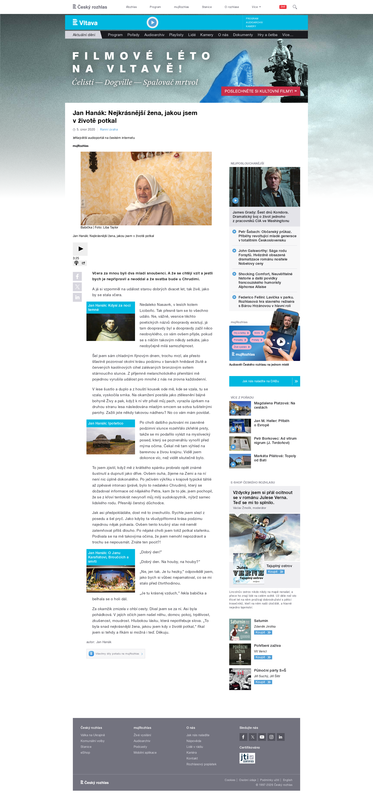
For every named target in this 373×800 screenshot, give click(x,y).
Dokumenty (243, 35)
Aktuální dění (84, 35)
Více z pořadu (242, 397)
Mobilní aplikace (145, 752)
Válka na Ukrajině (93, 735)
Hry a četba (268, 35)
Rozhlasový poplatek (201, 764)
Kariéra (191, 752)
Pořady (133, 35)
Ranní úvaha (109, 129)
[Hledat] (295, 7)
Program (155, 7)
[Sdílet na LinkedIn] (77, 297)
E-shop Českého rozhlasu (253, 482)
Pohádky (238, 340)
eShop (85, 752)
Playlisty (176, 35)
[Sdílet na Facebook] (77, 276)
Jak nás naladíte (198, 735)
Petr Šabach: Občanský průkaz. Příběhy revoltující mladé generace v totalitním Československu (268, 236)
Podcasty (140, 747)
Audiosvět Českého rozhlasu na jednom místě (259, 364)
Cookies (230, 780)
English (287, 780)
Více (287, 35)
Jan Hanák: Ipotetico (106, 423)
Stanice (207, 7)
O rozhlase (232, 7)
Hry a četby (240, 333)
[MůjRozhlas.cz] (80, 146)
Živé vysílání (240, 347)
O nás (223, 35)
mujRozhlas (181, 7)
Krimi (257, 333)
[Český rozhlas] (90, 7)
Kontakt (192, 758)
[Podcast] (76, 263)
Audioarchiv (254, 22)
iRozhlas (131, 7)
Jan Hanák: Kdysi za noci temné (109, 307)
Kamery (251, 26)
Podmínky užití (269, 780)
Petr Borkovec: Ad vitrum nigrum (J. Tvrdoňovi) (275, 440)
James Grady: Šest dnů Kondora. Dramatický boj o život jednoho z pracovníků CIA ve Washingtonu (261, 216)
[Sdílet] (83, 263)
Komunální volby (93, 741)
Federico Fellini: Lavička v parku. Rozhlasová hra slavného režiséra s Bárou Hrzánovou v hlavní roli (267, 301)
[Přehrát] (80, 249)
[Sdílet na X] (77, 286)
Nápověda (193, 741)
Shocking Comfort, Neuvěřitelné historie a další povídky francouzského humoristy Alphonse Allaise (266, 280)
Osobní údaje (247, 780)
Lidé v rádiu (194, 747)
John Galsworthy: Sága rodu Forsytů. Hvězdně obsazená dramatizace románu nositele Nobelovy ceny (263, 257)
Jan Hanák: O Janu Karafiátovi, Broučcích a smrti (108, 557)
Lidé (192, 35)
